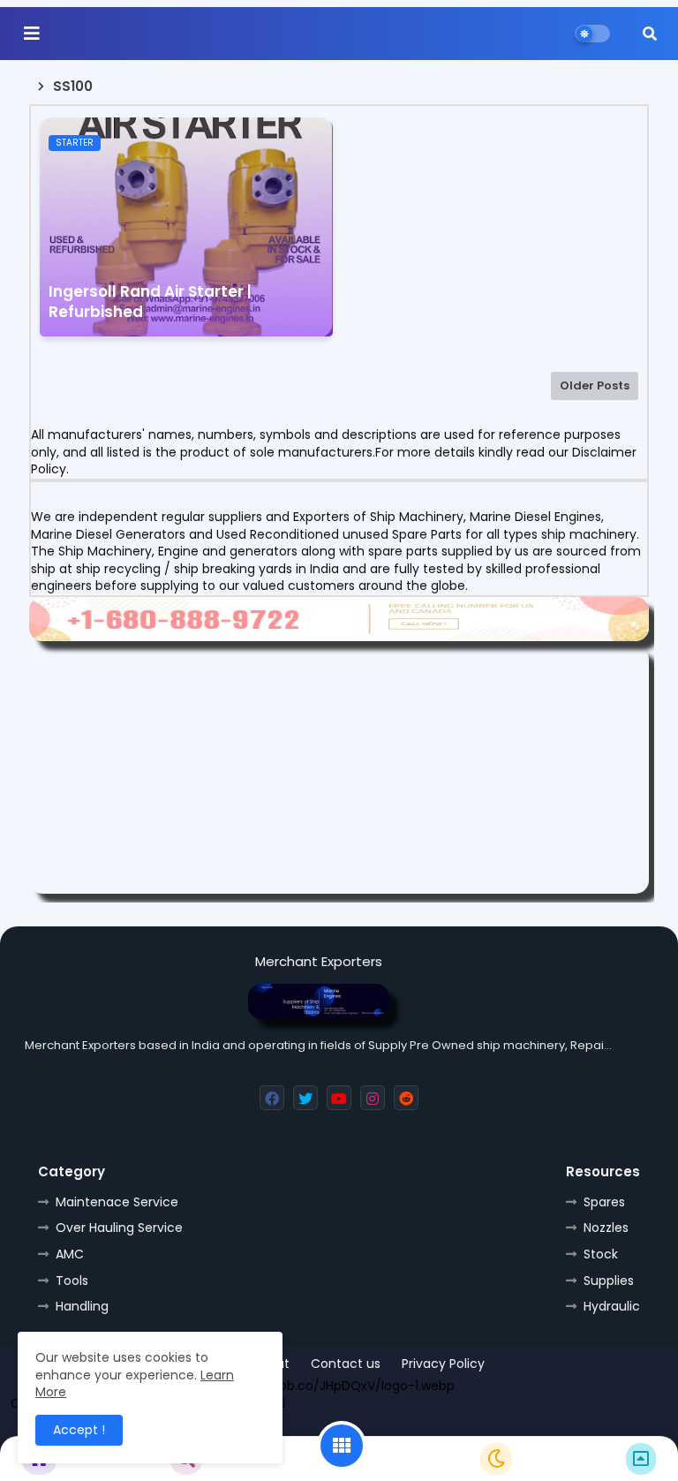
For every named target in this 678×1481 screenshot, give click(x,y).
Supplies (609, 1280)
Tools (72, 1280)
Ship (490, 1427)
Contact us (345, 1364)
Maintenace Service (117, 1202)
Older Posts (594, 385)
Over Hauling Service (119, 1227)
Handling (82, 1306)
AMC (70, 1254)
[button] (649, 33)
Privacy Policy (443, 1364)
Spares (604, 1202)
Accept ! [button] (79, 1430)
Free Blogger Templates (304, 1427)
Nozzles (606, 1227)
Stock (601, 1254)
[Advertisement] (339, 770)
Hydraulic (612, 1306)
